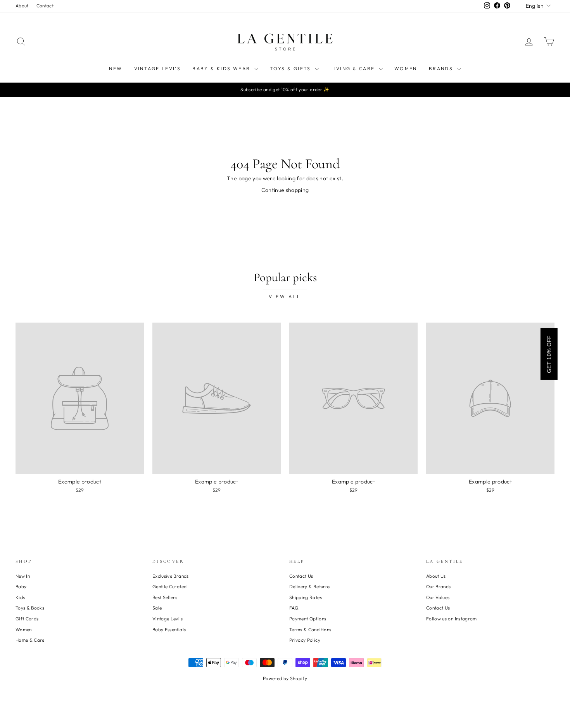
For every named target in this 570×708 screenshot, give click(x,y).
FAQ (294, 608)
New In (23, 576)
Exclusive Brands (170, 576)
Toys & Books (30, 608)
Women (405, 68)
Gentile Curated (169, 586)
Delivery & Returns (309, 586)
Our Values (438, 597)
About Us (436, 576)
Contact (45, 6)
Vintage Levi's (157, 68)
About (22, 6)
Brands (442, 68)
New (115, 68)
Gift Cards (27, 619)
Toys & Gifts (291, 68)
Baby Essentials (169, 629)
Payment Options (307, 619)
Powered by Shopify (285, 678)
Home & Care (30, 640)
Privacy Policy (304, 640)
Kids (20, 597)
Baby (21, 586)
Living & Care (353, 68)
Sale (157, 608)
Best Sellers (164, 597)
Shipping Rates (305, 597)
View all (285, 296)
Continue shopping (285, 189)
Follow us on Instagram (451, 619)
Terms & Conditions (310, 629)
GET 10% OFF (549, 354)
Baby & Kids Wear (222, 68)
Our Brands (438, 586)
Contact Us (301, 576)
